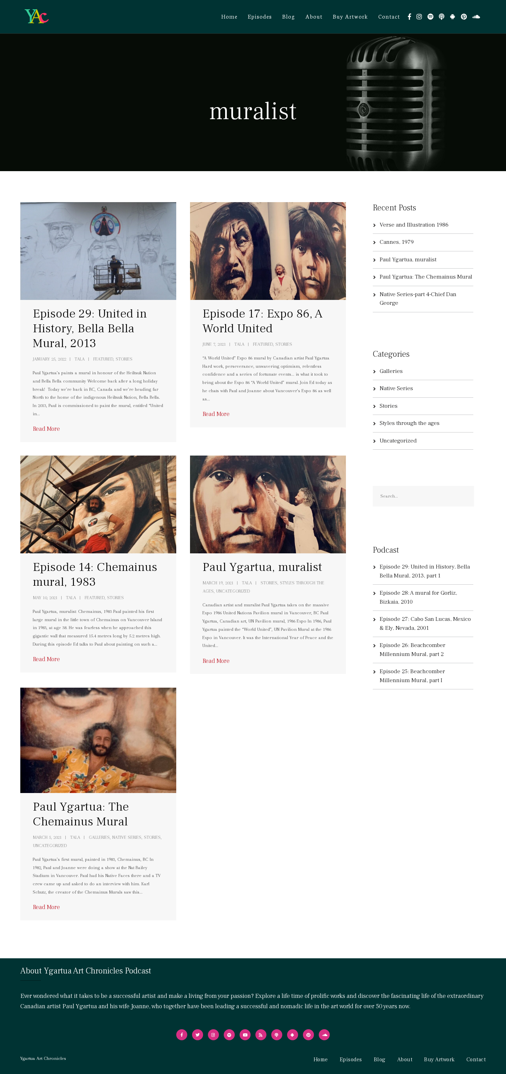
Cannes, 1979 (397, 242)
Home (229, 16)
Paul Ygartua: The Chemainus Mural (81, 814)
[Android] (452, 16)
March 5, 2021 (47, 837)
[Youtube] (245, 1034)
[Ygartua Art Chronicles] (36, 16)
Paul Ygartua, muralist (262, 567)
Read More (46, 429)
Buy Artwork (350, 16)
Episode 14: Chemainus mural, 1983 (95, 574)
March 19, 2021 (218, 582)
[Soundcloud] (476, 16)
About (314, 16)
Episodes (260, 16)
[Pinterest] (464, 16)
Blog (288, 16)
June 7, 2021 (214, 344)
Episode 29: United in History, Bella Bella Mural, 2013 (90, 328)
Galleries (99, 837)
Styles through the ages (410, 423)
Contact (389, 16)
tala (80, 359)
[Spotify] (430, 16)
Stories (269, 582)
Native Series (126, 837)
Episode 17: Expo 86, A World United (262, 321)
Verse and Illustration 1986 (414, 225)
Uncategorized (233, 591)
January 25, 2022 (49, 359)
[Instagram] (419, 16)
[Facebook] (409, 16)
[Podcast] (441, 16)
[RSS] (260, 1034)
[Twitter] (197, 1034)
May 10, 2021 (45, 597)
